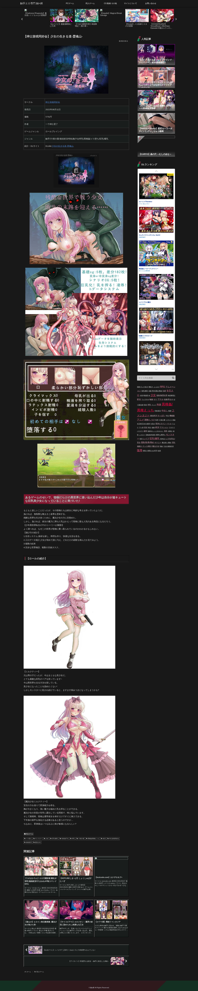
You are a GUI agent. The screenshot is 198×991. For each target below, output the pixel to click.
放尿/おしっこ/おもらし (155, 431)
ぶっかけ (157, 387)
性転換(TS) (65, 838)
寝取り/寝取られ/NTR (150, 451)
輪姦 (151, 399)
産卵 (145, 431)
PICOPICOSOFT (144, 204)
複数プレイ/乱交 (142, 387)
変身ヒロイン (160, 424)
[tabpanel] (36, 18)
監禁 (156, 420)
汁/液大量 (81, 838)
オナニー (157, 442)
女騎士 (170, 431)
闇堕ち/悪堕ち (160, 435)
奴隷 (159, 451)
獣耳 (141, 439)
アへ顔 (141, 427)
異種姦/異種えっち (93, 838)
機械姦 (172, 416)
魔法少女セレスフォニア (147, 268)
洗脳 (149, 391)
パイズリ (140, 431)
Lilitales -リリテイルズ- (147, 336)
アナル (160, 399)
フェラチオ (145, 399)
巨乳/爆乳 (55, 838)
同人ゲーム (29, 834)
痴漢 (169, 411)
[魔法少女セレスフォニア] (156, 254)
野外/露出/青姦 (157, 391)
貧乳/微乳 (145, 391)
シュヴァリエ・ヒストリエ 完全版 (150, 201)
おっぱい (161, 416)
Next (176, 19)
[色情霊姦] (156, 354)
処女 (139, 399)
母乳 (165, 431)
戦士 (149, 427)
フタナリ (172, 427)
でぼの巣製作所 (168, 446)
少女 (47, 838)
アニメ (140, 419)
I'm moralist (142, 304)
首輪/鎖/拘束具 (150, 435)
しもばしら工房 (143, 271)
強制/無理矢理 (161, 395)
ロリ (155, 399)
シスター (142, 435)
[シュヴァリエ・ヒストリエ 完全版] (156, 186)
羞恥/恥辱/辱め (147, 442)
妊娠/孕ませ (168, 399)
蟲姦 (153, 427)
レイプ (146, 439)
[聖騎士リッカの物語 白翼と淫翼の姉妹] (156, 220)
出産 (164, 391)
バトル (169, 424)
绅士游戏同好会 (114, 838)
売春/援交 (158, 411)
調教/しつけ (149, 420)
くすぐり (169, 420)
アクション (164, 427)
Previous (22, 19)
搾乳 (73, 838)
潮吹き (150, 387)
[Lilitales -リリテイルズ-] (156, 321)
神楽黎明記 (171, 395)
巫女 (146, 427)
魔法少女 (38, 842)
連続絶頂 (29, 842)
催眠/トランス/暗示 (144, 446)
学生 (167, 416)
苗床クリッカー (144, 302)
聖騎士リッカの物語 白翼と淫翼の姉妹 (152, 235)
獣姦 (161, 446)
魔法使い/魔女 (166, 442)
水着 (141, 395)
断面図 (145, 395)
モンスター (38, 838)
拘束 (159, 404)
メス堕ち (29, 838)
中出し (165, 410)
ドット (154, 405)
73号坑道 (142, 338)
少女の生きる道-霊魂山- (63, 146)
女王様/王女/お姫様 (143, 424)
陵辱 (139, 450)
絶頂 (104, 838)
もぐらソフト (143, 237)
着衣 (145, 405)
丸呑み (152, 424)
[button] (173, 378)
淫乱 (173, 442)
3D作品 (162, 439)
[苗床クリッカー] (156, 287)
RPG (162, 386)
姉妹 (173, 420)
